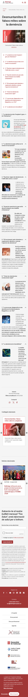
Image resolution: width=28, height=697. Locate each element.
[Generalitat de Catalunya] (14, 643)
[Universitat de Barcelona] (14, 655)
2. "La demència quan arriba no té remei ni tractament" (14, 62)
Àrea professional (14, 621)
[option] (14, 36)
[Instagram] (13, 593)
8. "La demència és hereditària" (14, 107)
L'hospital (14, 613)
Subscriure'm (7, 542)
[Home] (7, 2)
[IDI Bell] (14, 662)
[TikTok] (24, 593)
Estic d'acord (14, 694)
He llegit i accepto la (13, 537)
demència (13, 47)
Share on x (13, 403)
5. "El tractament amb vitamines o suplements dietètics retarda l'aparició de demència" (14, 85)
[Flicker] (20, 593)
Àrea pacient (14, 617)
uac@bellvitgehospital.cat (14, 603)
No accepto (4, 694)
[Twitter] (6, 592)
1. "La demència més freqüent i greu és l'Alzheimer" (13, 55)
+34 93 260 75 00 (14, 602)
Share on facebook (17, 403)
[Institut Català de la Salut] (14, 649)
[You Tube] (10, 592)
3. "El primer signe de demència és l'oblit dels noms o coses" (14, 69)
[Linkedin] (17, 593)
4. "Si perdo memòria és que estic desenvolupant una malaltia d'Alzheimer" (14, 76)
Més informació (8, 688)
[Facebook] (3, 593)
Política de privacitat (18, 537)
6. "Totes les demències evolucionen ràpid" (12, 92)
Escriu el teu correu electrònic (10, 525)
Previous (1, 433)
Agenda (14, 626)
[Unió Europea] (14, 668)
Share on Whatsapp (10, 403)
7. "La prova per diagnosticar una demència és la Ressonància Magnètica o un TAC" (14, 100)
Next (26, 433)
